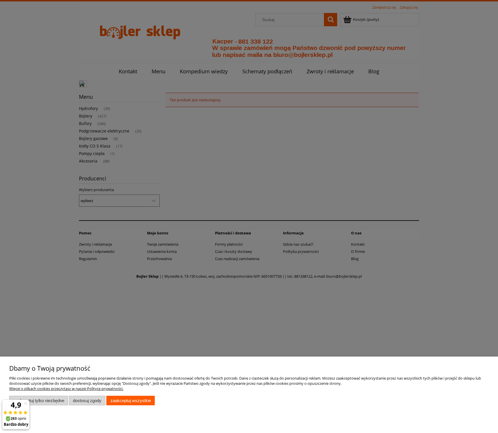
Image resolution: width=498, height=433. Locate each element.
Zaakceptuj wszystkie (130, 400)
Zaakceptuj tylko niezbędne (38, 400)
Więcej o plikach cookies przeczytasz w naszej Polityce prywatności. (66, 388)
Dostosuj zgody (87, 400)
